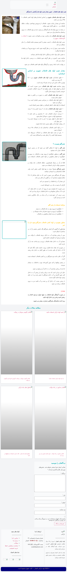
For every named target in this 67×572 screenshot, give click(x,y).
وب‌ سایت (62, 509)
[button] (47, 5)
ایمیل (63, 502)
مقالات (16, 543)
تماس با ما (15, 538)
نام (64, 495)
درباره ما (15, 540)
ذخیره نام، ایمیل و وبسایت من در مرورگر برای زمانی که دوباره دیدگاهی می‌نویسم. (50, 519)
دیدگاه (63, 473)
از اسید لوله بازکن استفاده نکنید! (56, 378)
